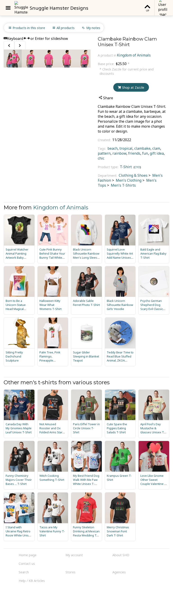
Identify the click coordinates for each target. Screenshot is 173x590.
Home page (27, 555)
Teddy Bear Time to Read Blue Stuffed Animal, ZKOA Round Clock (120, 358)
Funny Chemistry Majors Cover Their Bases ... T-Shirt (19, 480)
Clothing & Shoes (133, 175)
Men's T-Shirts (123, 185)
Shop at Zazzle (133, 87)
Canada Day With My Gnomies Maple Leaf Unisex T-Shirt (19, 428)
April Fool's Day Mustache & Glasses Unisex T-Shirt (152, 430)
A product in (107, 55)
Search (24, 572)
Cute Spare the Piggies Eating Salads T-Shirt (117, 428)
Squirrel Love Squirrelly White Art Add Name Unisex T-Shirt (120, 255)
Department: (108, 175)
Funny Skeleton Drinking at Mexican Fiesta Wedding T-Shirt (86, 533)
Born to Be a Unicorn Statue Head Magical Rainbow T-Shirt (16, 307)
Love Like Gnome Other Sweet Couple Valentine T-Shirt (153, 482)
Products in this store (29, 28)
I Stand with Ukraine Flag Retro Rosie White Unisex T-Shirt (19, 533)
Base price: (106, 64)
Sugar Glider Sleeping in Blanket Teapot (86, 356)
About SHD (120, 555)
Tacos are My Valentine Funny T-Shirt (52, 531)
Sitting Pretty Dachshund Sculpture (14, 356)
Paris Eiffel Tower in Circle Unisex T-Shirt (86, 428)
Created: (105, 140)
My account (74, 555)
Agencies (119, 572)
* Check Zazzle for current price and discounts (127, 71)
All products (66, 28)
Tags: (102, 148)
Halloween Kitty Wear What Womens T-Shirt (50, 305)
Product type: (108, 167)
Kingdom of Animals (134, 55)
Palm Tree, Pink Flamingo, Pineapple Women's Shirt (49, 358)
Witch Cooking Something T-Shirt (51, 478)
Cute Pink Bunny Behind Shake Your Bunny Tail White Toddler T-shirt (52, 255)
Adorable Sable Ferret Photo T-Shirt (86, 303)
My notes (93, 28)
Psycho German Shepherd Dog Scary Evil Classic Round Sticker (151, 307)
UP (147, 10)
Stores (70, 572)
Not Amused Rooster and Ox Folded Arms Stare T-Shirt (51, 430)
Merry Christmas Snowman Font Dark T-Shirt (118, 531)
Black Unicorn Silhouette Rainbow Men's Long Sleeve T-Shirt (86, 255)
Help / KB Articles (32, 581)
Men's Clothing (128, 180)
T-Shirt (126, 166)
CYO (137, 167)
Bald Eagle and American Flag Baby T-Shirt (153, 253)
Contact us (27, 563)
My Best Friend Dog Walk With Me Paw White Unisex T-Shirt (86, 482)
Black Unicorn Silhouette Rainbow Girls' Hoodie (120, 305)
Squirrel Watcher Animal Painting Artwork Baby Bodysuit (17, 255)
